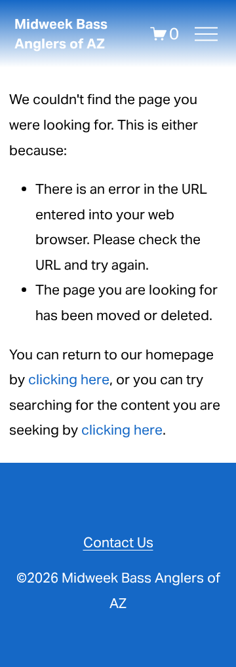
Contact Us (118, 542)
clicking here (68, 379)
